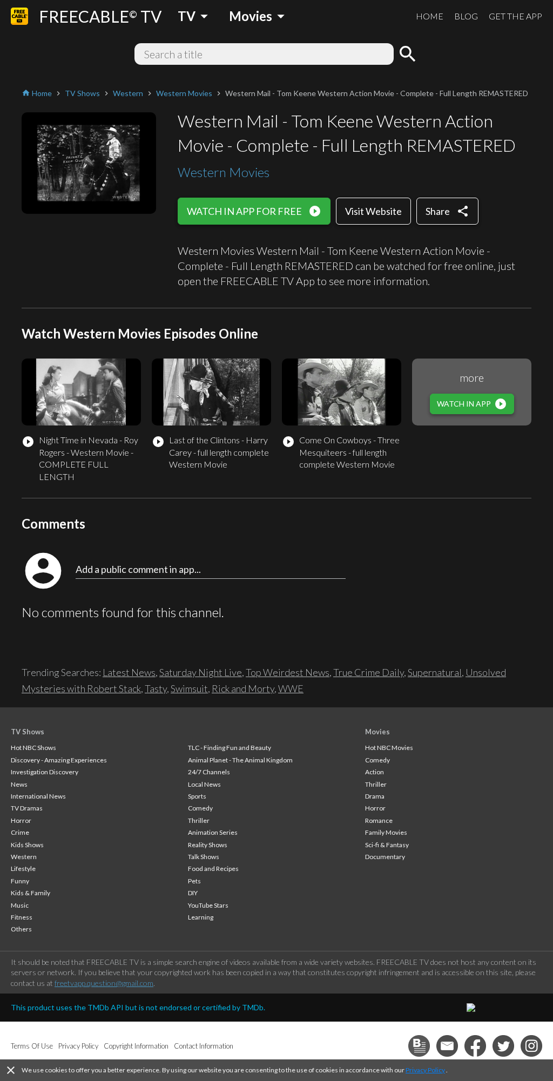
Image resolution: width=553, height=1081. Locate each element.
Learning (200, 917)
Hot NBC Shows (33, 748)
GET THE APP (515, 16)
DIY (193, 893)
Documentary (385, 857)
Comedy (200, 808)
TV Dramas (27, 808)
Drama (375, 796)
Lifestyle (23, 868)
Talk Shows (203, 857)
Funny (20, 881)
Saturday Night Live (200, 672)
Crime (20, 832)
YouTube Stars (208, 905)
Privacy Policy (425, 1070)
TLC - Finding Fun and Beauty (229, 748)
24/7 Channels (209, 772)
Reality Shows (207, 845)
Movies (377, 731)
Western (24, 857)
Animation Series (213, 832)
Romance (379, 820)
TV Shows (27, 731)
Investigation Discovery (44, 772)
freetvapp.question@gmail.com (104, 983)
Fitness (21, 917)
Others (21, 929)
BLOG (466, 16)
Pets (194, 881)
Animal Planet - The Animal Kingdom (240, 760)
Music (20, 905)
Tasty (156, 688)
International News (38, 796)
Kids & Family (30, 893)
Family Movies (386, 832)
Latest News (129, 672)
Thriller (199, 820)
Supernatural (435, 672)
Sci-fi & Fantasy (387, 845)
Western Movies (223, 172)
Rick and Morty (243, 688)
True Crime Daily (368, 672)
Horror (21, 820)
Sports (197, 796)
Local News (204, 784)
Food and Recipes (213, 868)
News (19, 784)
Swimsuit (189, 688)
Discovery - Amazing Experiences (59, 760)
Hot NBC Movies (389, 748)
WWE (291, 688)
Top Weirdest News (287, 672)
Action (374, 772)
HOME (429, 16)
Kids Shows (27, 845)
